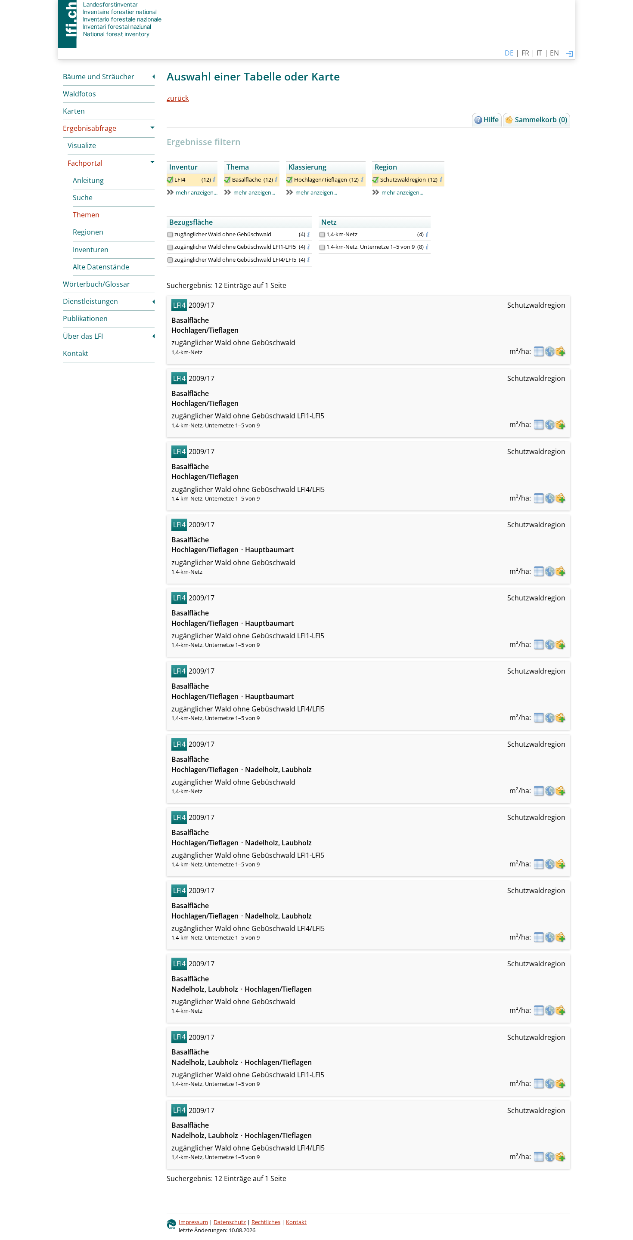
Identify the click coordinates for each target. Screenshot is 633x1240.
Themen (86, 215)
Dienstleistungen (90, 301)
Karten (74, 111)
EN (554, 53)
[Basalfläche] (227, 179)
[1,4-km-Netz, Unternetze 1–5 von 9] (322, 247)
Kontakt (75, 353)
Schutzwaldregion (403, 179)
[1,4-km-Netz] (322, 234)
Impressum (193, 1222)
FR (525, 53)
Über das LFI (83, 336)
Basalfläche (246, 179)
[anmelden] (569, 54)
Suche (83, 197)
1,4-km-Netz (341, 234)
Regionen (88, 232)
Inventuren (91, 249)
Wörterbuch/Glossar (96, 284)
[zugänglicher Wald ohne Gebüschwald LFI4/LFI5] (170, 260)
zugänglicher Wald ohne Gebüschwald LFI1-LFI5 (235, 246)
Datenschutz (230, 1222)
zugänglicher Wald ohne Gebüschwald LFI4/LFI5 (235, 259)
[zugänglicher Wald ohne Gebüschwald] (170, 234)
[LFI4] (170, 179)
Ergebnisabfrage (89, 128)
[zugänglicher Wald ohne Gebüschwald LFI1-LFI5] (170, 247)
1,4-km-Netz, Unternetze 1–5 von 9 (370, 246)
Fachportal (85, 163)
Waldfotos (79, 94)
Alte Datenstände (101, 267)
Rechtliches (265, 1222)
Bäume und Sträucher (98, 76)
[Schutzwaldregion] (375, 179)
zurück (178, 98)
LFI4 (179, 179)
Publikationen (85, 318)
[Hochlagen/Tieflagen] (289, 179)
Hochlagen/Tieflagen (320, 179)
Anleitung (88, 180)
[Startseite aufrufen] (111, 19)
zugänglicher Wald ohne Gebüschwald (222, 234)
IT (539, 53)
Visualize (82, 145)
